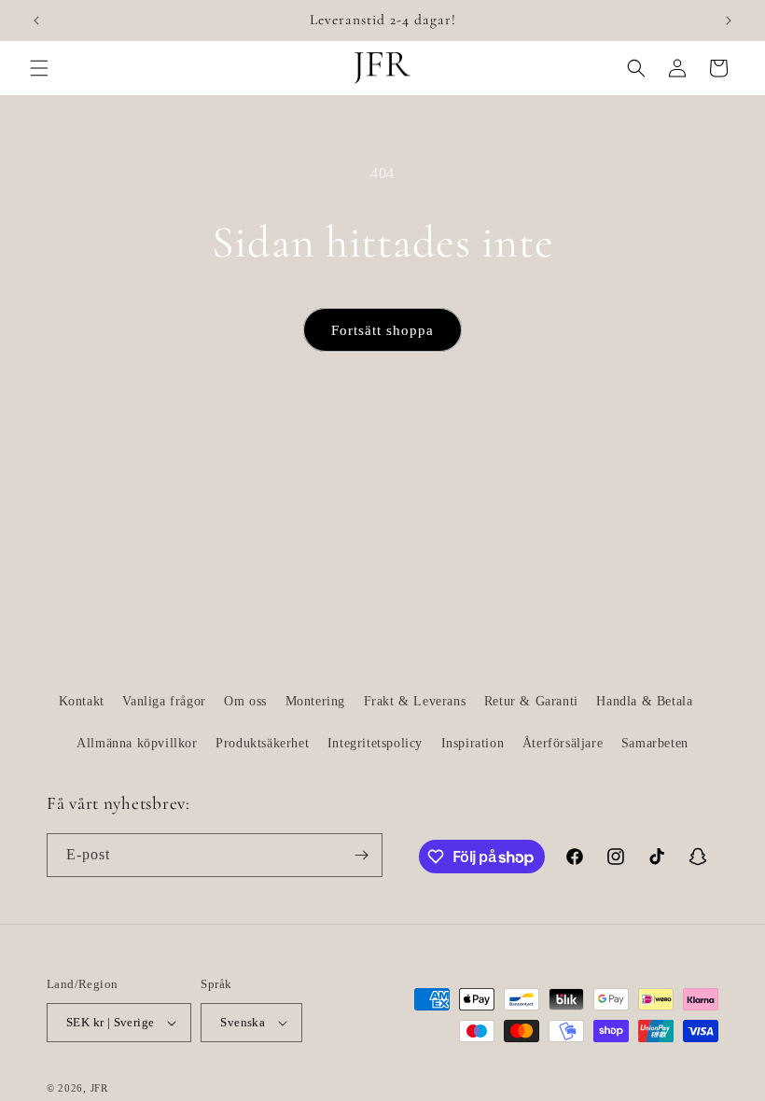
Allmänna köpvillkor (136, 743)
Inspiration (473, 743)
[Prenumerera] (361, 855)
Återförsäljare (562, 743)
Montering (315, 701)
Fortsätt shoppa (382, 330)
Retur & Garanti (531, 701)
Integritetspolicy (375, 743)
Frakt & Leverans (415, 701)
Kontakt (81, 701)
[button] (39, 68)
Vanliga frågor (163, 701)
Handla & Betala (644, 701)
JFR (99, 1088)
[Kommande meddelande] (728, 20)
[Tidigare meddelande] (36, 20)
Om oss (245, 701)
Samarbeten (654, 743)
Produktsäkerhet (262, 743)
